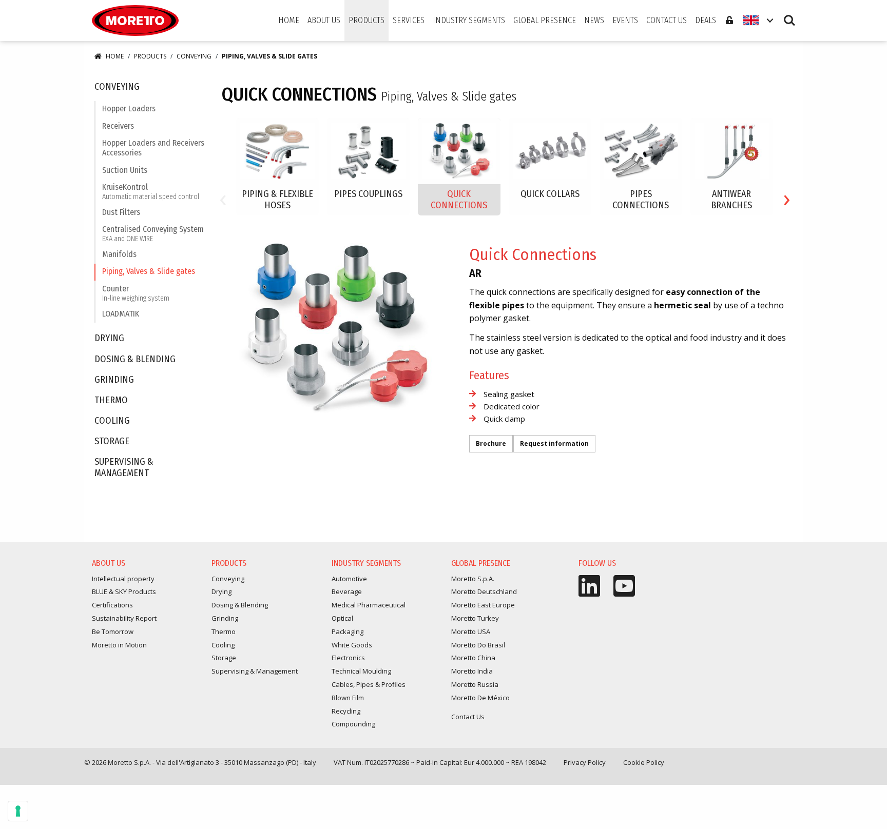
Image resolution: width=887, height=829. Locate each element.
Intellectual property (123, 578)
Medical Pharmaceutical (369, 604)
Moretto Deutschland (484, 591)
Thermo (111, 400)
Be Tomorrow (112, 631)
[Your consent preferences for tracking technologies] (18, 811)
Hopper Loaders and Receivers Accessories (153, 147)
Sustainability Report (124, 618)
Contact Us (468, 716)
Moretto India (472, 671)
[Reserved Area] (729, 20)
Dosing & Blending (135, 359)
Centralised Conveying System (153, 233)
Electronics (348, 657)
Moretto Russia (474, 684)
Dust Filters (121, 212)
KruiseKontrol (150, 191)
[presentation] (222, 197)
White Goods (352, 644)
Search (789, 16)
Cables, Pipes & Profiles (369, 684)
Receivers (118, 126)
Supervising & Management (123, 468)
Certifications (112, 604)
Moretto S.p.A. (472, 578)
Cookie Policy (643, 762)
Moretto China (473, 657)
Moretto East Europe (483, 604)
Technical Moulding (361, 671)
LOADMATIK (120, 314)
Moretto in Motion (119, 644)
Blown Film (348, 697)
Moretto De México (480, 697)
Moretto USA (470, 631)
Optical (342, 618)
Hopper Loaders (129, 108)
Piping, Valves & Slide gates (148, 271)
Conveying (194, 56)
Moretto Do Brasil (478, 644)
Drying (109, 338)
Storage (111, 441)
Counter (135, 293)
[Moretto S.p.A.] (135, 20)
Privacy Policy (585, 762)
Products (150, 56)
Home (115, 56)
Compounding (353, 723)
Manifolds (119, 254)
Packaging (347, 631)
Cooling (112, 421)
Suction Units (124, 170)
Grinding (114, 379)
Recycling (346, 711)
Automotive (349, 578)
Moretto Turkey (475, 618)
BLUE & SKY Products (124, 591)
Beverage (347, 591)
